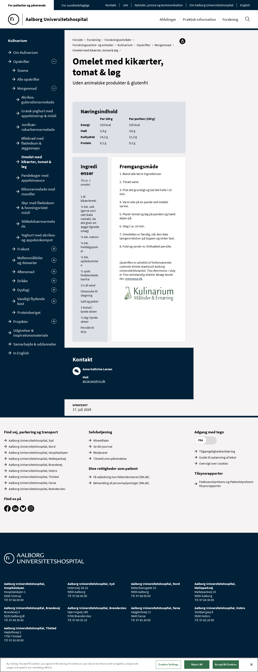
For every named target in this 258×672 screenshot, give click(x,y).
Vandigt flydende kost (31, 301)
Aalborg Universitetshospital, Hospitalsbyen (38, 452)
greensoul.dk (133, 279)
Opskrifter (21, 61)
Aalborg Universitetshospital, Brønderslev (37, 489)
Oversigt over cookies (213, 463)
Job (125, 5)
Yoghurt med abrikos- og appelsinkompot (38, 237)
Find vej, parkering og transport (31, 432)
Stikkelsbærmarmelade (38, 224)
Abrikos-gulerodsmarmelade (37, 99)
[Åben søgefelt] (247, 19)
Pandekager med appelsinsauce (35, 178)
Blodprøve (100, 452)
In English (21, 353)
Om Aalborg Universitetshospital (211, 5)
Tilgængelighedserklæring (217, 451)
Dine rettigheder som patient (113, 468)
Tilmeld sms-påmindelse (110, 459)
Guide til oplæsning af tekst (217, 457)
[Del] (182, 41)
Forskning (230, 19)
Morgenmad (27, 88)
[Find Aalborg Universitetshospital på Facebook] (7, 511)
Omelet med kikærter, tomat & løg (36, 161)
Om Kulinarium (25, 52)
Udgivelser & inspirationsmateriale (30, 333)
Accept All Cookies (225, 664)
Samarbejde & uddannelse (34, 344)
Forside (78, 39)
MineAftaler (101, 440)
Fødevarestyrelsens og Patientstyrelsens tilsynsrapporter (226, 484)
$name (22, 70)
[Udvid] (53, 248)
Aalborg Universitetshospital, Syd (31, 440)
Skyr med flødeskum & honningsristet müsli (37, 207)
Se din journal (102, 446)
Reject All (197, 664)
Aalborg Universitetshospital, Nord (32, 446)
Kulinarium (17, 40)
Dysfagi (23, 289)
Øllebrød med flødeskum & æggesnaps (32, 143)
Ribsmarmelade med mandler (38, 191)
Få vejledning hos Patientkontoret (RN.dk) (121, 477)
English (245, 5)
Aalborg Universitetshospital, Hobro (33, 471)
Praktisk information (199, 19)
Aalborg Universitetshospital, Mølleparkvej (37, 459)
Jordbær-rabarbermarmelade (38, 127)
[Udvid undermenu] (53, 321)
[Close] (251, 664)
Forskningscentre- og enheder (93, 45)
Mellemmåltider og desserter (30, 260)
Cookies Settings (168, 664)
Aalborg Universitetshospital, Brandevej (35, 465)
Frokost (23, 249)
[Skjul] (53, 88)
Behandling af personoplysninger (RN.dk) (121, 483)
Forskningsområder (118, 39)
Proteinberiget (29, 312)
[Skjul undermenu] (53, 61)
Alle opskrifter (28, 79)
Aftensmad (25, 271)
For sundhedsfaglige (75, 5)
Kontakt (110, 5)
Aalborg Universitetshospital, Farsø (32, 483)
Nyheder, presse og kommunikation (159, 5)
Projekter (20, 321)
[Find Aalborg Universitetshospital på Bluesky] (23, 511)
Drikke (22, 280)
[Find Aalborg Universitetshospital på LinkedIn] (15, 511)
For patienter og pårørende (27, 5)
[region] (129, 665)
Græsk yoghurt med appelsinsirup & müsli (38, 113)
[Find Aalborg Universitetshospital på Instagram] (31, 511)
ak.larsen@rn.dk (94, 381)
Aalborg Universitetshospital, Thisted (34, 477)
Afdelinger (168, 19)
